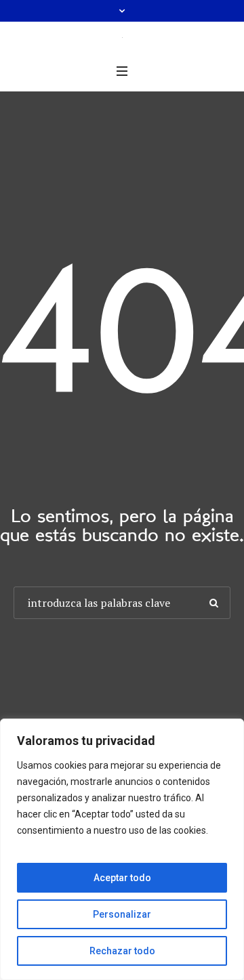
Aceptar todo (122, 877)
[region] (122, 849)
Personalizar (122, 914)
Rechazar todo (122, 950)
